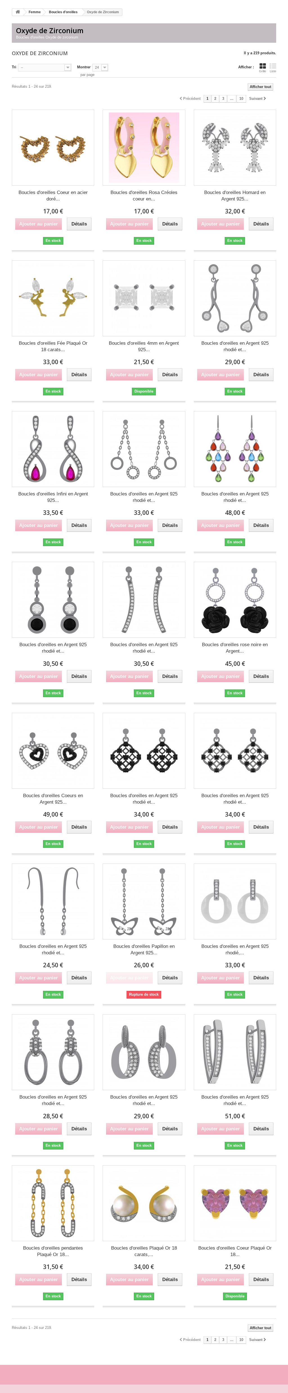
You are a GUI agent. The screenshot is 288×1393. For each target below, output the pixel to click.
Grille (262, 71)
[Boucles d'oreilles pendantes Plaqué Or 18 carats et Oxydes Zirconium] (53, 1203)
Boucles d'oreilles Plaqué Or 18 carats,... (144, 1251)
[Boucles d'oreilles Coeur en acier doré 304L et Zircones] (53, 147)
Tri (14, 67)
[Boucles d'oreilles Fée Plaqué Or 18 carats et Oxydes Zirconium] (53, 298)
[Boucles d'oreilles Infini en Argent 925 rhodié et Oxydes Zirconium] (53, 449)
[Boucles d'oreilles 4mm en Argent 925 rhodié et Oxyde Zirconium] (143, 298)
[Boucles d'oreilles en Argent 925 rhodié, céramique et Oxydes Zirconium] (235, 901)
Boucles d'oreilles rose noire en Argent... (235, 648)
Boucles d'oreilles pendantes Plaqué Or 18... (53, 1251)
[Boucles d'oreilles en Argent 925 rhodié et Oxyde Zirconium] (53, 901)
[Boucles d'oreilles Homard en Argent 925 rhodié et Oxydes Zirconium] (235, 147)
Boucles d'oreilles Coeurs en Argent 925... (53, 799)
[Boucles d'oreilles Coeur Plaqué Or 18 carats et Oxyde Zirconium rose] (235, 1203)
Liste (273, 71)
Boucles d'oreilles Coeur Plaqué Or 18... (235, 1251)
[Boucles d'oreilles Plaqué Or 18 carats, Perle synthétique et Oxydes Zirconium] (143, 1203)
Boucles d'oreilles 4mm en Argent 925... (144, 346)
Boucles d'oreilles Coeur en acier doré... (53, 196)
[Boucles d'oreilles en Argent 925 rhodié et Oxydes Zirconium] (235, 298)
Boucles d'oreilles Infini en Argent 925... (53, 497)
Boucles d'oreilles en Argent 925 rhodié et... (235, 346)
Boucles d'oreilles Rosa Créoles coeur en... (144, 196)
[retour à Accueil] (17, 12)
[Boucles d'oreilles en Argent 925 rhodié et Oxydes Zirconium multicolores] (235, 449)
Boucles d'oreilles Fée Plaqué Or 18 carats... (53, 346)
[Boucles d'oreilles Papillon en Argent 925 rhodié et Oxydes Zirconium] (143, 901)
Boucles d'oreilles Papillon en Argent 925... (144, 949)
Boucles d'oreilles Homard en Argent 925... (235, 196)
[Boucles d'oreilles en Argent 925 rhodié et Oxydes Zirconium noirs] (143, 751)
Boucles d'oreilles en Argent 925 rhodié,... (235, 949)
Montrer (84, 67)
